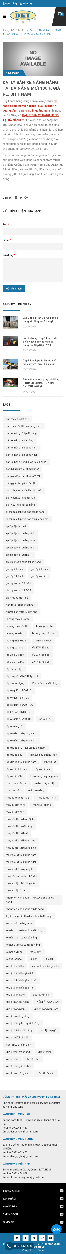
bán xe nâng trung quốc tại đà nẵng (26, 462)
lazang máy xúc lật (17, 640)
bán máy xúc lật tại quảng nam (23, 426)
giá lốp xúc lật (39, 576)
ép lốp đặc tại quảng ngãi (20, 547)
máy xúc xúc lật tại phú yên (21, 876)
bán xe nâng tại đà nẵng (19, 440)
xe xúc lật (35, 952)
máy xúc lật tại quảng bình (21, 847)
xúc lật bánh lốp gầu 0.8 (19, 973)
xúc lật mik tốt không (18, 1052)
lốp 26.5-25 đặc (15, 662)
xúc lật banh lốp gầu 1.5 (19, 987)
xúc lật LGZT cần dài (17, 1037)
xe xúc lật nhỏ (14, 959)
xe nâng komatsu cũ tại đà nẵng (24, 930)
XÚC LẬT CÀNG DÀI (48, 1001)
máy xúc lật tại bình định (20, 819)
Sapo (41, 1250)
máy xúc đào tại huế (17, 797)
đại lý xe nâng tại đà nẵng (20, 504)
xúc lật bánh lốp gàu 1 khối (21, 980)
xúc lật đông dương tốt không (22, 1023)
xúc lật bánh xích (15, 994)
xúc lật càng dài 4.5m (46, 1009)
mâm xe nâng (36, 790)
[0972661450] (9, 1246)
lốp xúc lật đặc (14, 776)
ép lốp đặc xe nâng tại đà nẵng (23, 562)
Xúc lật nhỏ (33, 1059)
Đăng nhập (11, 3)
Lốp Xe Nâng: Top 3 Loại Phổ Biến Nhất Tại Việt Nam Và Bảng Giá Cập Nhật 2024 (39, 342)
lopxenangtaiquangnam (44, 776)
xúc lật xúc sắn (45, 1073)
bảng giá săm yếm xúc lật (20, 483)
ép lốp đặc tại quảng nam (20, 540)
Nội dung (9, 255)
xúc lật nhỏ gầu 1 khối (18, 1066)
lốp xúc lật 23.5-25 (16, 769)
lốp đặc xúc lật (14, 669)
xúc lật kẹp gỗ (48, 1030)
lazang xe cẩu (44, 640)
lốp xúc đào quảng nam (43, 754)
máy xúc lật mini (15, 804)
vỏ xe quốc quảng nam (19, 923)
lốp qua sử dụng (15, 683)
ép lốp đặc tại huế (16, 526)
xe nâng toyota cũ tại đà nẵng (23, 944)
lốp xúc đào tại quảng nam (21, 762)
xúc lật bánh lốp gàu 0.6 (45, 966)
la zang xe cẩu (44, 626)
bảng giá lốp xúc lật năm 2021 (23, 476)
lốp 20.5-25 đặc (15, 654)
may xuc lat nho (42, 804)
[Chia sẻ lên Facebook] (16, 197)
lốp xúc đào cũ (14, 754)
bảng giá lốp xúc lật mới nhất (22, 469)
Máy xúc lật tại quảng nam (21, 855)
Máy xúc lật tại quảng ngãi (21, 862)
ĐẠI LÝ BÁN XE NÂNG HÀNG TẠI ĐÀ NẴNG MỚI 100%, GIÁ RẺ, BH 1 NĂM (31, 88)
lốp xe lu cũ (45, 719)
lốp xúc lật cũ (42, 769)
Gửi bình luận (14, 288)
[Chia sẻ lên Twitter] (21, 197)
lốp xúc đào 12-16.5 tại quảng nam (25, 747)
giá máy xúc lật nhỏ (17, 597)
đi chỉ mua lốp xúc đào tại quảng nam (27, 519)
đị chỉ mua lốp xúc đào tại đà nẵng (25, 511)
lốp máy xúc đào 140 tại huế (22, 676)
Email (7, 240)
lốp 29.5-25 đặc (40, 662)
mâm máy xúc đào (16, 783)
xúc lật (49, 959)
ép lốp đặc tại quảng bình (20, 533)
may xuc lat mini (46, 797)
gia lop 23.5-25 (14, 569)
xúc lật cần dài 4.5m (17, 1001)
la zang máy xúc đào (18, 619)
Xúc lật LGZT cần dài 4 (19, 1044)
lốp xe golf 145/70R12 (18, 690)
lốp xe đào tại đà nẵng (45, 683)
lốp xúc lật (50, 762)
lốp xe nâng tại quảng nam (21, 740)
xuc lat (33, 959)
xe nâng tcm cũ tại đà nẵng (21, 937)
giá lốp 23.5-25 (39, 569)
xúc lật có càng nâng (17, 1016)
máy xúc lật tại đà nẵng (19, 826)
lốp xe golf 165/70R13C (19, 704)
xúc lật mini (44, 1052)
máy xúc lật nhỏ (15, 812)
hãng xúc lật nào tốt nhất (20, 604)
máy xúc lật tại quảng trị (19, 869)
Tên (6, 224)
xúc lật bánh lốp (15, 966)
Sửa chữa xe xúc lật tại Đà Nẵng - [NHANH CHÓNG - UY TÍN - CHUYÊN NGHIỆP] (41, 383)
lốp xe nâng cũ (14, 726)
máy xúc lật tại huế (16, 833)
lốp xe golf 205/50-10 (18, 719)
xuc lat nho (12, 1059)
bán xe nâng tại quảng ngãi (21, 454)
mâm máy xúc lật (45, 783)
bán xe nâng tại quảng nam (21, 447)
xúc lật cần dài (41, 994)
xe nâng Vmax (14, 952)
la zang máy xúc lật (17, 626)
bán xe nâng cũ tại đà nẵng (21, 433)
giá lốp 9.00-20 (14, 576)
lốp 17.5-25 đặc (40, 647)
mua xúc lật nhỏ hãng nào (21, 883)
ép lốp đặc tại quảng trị (19, 554)
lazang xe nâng (15, 647)
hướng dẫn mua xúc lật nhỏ (21, 611)
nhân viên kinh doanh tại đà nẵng (25, 909)
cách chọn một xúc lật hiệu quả (23, 490)
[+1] (26, 197)
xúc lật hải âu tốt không (19, 1030)
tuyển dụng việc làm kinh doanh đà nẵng (29, 916)
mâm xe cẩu (13, 790)
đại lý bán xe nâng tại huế (20, 497)
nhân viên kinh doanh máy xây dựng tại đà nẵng (30, 899)
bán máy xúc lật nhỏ (17, 419)
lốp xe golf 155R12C (17, 697)
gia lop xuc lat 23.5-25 (18, 583)
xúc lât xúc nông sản (17, 1073)
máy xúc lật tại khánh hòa (20, 840)
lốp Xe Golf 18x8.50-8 (18, 712)
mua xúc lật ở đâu (16, 890)
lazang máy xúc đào (43, 633)
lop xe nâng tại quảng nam (21, 733)
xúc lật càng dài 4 (16, 1009)
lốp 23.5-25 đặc (40, 654)
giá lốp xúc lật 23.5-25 (18, 590)
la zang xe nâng (15, 633)
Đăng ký (27, 3)
